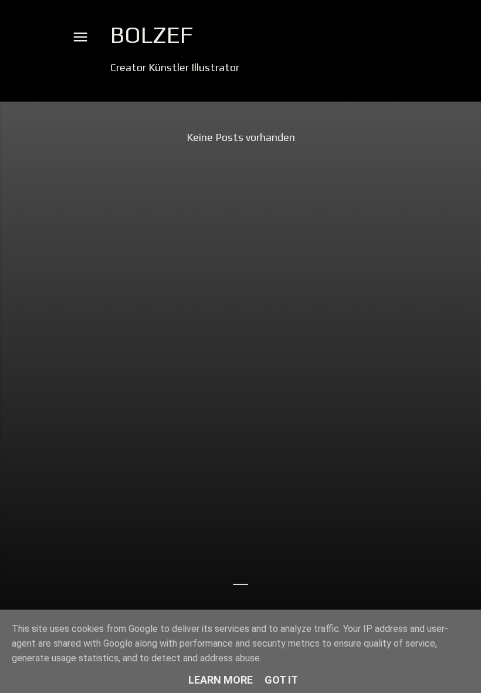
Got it (281, 680)
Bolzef (151, 34)
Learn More (220, 680)
